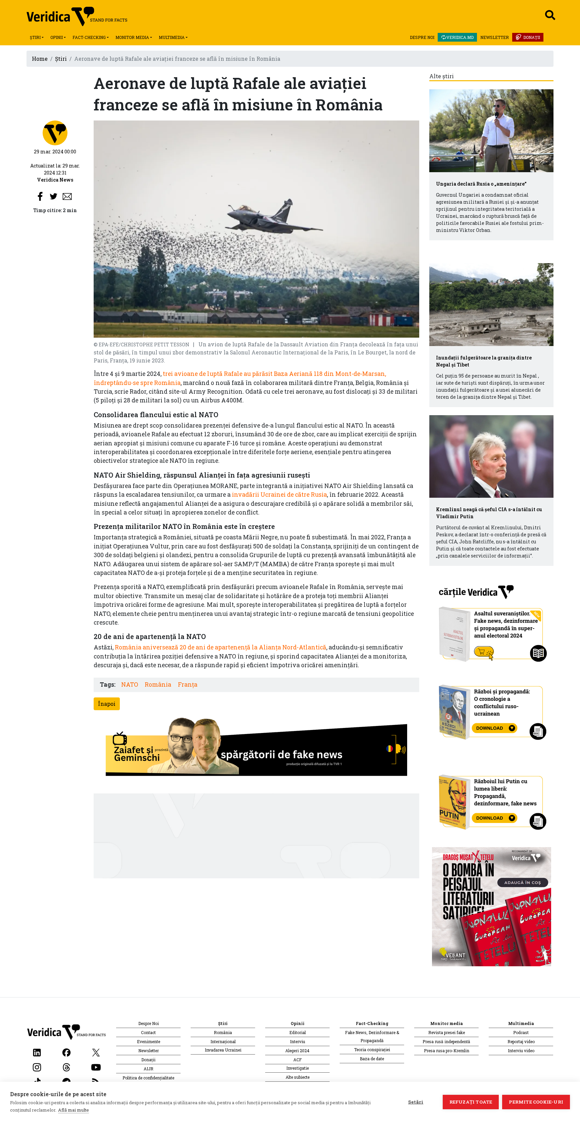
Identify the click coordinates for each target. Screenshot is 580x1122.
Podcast (521, 1032)
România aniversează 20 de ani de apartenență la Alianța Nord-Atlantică (220, 647)
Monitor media (132, 37)
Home (40, 58)
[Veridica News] (55, 132)
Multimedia (172, 37)
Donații (531, 37)
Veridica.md (460, 37)
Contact (148, 1032)
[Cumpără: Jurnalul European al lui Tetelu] (491, 906)
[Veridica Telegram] (66, 1081)
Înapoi (106, 703)
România (158, 684)
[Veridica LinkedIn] (37, 1051)
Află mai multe (73, 1110)
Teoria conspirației (372, 1049)
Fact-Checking (89, 37)
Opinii (56, 37)
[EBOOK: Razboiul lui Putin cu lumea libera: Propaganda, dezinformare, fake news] (491, 799)
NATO (129, 684)
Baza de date (372, 1058)
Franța (187, 684)
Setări (415, 1102)
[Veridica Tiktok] (37, 1081)
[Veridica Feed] (96, 1081)
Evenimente (148, 1041)
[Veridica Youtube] (96, 1066)
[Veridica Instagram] (37, 1066)
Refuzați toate (470, 1102)
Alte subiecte (297, 1077)
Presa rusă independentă (446, 1041)
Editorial (297, 1032)
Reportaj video (521, 1041)
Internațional (223, 1041)
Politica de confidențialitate (148, 1077)
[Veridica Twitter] (96, 1051)
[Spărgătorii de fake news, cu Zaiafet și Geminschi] (256, 748)
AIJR (148, 1068)
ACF (297, 1059)
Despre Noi (422, 37)
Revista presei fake (446, 1032)
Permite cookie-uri (536, 1102)
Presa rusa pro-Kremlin (446, 1050)
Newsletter (494, 37)
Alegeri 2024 (297, 1050)
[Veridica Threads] (66, 1066)
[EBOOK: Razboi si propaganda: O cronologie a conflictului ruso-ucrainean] (491, 710)
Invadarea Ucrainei (223, 1050)
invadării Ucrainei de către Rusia (279, 494)
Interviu (297, 1041)
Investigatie (297, 1068)
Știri (35, 37)
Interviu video (521, 1050)
